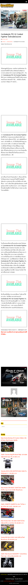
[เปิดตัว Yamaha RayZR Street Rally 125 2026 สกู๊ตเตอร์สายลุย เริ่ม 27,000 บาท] (7, 463)
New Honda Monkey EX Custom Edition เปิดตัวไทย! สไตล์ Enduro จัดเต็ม (13, 439)
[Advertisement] (14, 98)
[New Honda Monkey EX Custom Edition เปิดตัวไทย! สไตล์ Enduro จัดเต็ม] (7, 447)
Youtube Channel (19, 578)
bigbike (10, 581)
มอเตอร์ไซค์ (6, 581)
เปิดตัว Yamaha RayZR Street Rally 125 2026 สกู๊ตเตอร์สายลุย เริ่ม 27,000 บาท (14, 456)
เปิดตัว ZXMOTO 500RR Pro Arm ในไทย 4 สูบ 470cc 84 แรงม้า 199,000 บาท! (13, 505)
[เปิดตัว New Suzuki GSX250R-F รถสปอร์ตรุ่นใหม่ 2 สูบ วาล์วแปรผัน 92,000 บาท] (7, 563)
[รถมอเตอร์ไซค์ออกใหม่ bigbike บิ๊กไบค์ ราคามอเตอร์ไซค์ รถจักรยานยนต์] (7, 6)
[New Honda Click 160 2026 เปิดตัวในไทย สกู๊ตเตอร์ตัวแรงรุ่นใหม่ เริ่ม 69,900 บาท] (7, 529)
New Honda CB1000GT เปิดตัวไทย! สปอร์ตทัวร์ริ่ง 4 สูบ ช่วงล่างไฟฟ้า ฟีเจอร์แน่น (13, 489)
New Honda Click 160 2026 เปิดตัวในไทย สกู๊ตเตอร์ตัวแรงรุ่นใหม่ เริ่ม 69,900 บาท (13, 522)
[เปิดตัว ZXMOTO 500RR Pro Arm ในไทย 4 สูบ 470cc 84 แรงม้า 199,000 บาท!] (7, 513)
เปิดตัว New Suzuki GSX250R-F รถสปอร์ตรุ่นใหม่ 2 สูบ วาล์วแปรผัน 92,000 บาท (14, 555)
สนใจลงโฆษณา (4, 574)
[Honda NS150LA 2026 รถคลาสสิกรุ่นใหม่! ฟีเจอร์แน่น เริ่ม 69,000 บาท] (7, 546)
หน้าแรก (3, 41)
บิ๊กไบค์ (13, 581)
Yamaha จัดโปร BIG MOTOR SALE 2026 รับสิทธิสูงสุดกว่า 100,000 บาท (14, 472)
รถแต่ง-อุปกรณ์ (9, 41)
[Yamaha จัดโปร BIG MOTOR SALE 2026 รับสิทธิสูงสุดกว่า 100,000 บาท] (7, 480)
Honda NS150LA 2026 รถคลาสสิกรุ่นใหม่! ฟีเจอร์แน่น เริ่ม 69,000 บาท (13, 538)
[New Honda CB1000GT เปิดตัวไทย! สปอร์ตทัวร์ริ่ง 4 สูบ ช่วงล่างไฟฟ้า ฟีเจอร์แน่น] (7, 496)
